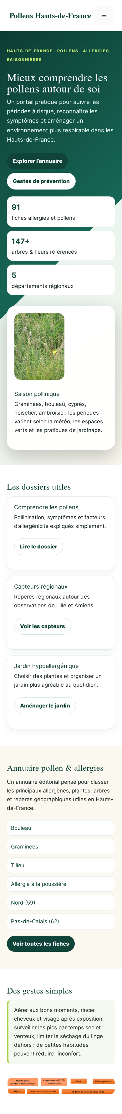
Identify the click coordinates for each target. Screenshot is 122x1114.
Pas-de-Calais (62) (35, 921)
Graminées (24, 847)
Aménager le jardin (45, 706)
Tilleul (18, 865)
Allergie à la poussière (38, 884)
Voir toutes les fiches (41, 944)
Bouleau (21, 828)
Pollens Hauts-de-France (50, 15)
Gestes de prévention (41, 181)
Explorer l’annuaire (37, 161)
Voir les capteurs (42, 626)
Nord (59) (23, 903)
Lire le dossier (38, 546)
